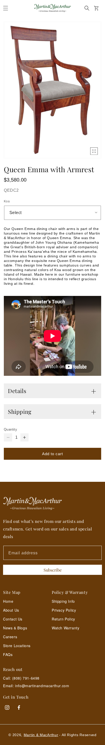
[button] (5, 8)
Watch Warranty (65, 627)
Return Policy (63, 619)
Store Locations (17, 645)
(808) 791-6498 (26, 678)
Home (8, 601)
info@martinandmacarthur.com (42, 685)
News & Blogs (15, 627)
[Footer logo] (52, 503)
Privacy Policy (64, 610)
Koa (7, 201)
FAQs (7, 654)
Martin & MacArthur (41, 735)
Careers (10, 636)
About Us (11, 610)
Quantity (10, 429)
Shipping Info (63, 601)
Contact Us (12, 619)
